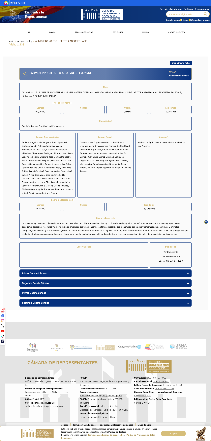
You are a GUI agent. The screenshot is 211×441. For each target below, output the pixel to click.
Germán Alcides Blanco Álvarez (44, 164)
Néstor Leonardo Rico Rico (42, 182)
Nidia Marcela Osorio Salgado (54, 185)
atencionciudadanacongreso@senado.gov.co (101, 395)
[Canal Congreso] (3, 341)
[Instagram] (3, 321)
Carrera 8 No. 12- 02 (164, 388)
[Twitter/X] (3, 326)
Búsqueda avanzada (200, 20)
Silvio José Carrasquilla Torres (36, 189)
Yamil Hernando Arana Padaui (43, 193)
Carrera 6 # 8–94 (142, 403)
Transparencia (202, 9)
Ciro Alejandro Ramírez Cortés (109, 146)
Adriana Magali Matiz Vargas (35, 142)
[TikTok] (3, 336)
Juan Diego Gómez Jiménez (101, 157)
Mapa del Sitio (144, 425)
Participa (189, 9)
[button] (205, 14)
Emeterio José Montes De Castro (55, 157)
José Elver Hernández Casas (52, 171)
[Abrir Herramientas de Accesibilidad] (206, 222)
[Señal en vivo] (3, 310)
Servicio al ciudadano (171, 9)
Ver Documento (170, 252)
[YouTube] (3, 331)
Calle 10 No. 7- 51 (161, 381)
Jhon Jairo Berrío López (49, 167)
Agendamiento (173, 20)
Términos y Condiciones (84, 425)
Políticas (64, 425)
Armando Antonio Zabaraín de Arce (45, 146)
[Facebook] (3, 316)
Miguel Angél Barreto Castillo (113, 160)
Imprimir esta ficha (181, 63)
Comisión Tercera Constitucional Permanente (43, 126)
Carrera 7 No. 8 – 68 (172, 385)
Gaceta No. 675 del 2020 (171, 261)
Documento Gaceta (171, 256)
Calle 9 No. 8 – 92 (142, 395)
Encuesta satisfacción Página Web (116, 425)
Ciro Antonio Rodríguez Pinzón (46, 153)
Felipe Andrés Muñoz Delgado (36, 160)
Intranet (184, 20)
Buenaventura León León (33, 149)
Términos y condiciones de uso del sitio (106, 435)
